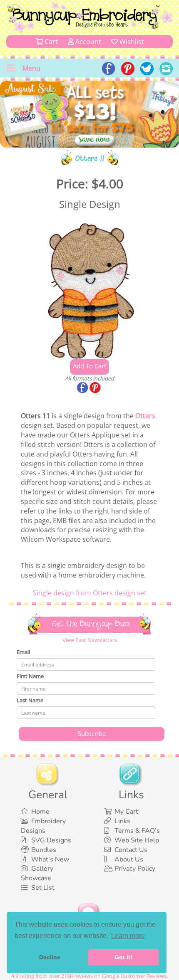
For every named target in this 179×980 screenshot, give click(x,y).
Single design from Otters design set (90, 592)
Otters (145, 415)
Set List (43, 887)
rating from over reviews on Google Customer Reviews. (89, 976)
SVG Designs (51, 840)
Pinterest (96, 388)
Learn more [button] (128, 935)
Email (23, 652)
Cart (50, 41)
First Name (30, 676)
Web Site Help (136, 840)
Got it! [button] (123, 957)
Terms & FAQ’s (137, 830)
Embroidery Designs (43, 826)
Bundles (43, 849)
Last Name (30, 700)
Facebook (83, 388)
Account (87, 41)
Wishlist (131, 41)
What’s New (50, 859)
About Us (128, 859)
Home (40, 811)
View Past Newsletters (89, 640)
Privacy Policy (134, 868)
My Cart (126, 811)
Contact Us (130, 849)
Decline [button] (49, 957)
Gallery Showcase (37, 873)
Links (122, 821)
